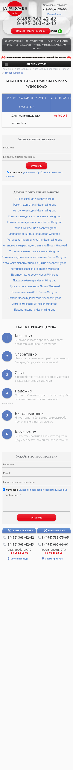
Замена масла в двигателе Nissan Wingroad (34, 297)
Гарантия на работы (19, 45)
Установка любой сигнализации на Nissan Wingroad (34, 263)
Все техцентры (34, 41)
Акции (37, 49)
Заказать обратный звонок (30, 31)
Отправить (36, 166)
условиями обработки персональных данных (43, 490)
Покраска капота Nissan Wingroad (34, 309)
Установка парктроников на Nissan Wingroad (34, 239)
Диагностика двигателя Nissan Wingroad (35, 286)
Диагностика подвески (45, 69)
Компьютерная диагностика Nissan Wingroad (34, 222)
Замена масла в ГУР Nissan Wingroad (34, 303)
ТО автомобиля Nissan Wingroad (34, 198)
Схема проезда (19, 558)
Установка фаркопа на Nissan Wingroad (34, 268)
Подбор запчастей (57, 41)
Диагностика (22, 69)
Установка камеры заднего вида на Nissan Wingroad (34, 245)
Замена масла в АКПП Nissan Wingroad (34, 292)
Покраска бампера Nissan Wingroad (34, 280)
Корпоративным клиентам (50, 45)
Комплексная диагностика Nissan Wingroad (34, 216)
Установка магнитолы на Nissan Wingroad (34, 251)
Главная (6, 69)
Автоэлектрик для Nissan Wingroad (34, 210)
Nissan (65, 69)
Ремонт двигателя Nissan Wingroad (34, 204)
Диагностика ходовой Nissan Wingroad (34, 274)
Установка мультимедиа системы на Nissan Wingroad (34, 257)
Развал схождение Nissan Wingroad (35, 228)
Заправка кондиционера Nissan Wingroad (34, 233)
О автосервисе (14, 41)
